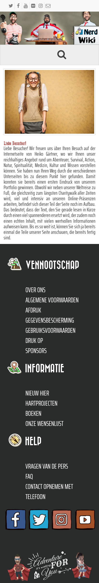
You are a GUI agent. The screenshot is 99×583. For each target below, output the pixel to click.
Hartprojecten (41, 403)
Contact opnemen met (49, 486)
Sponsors (36, 351)
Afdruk (33, 310)
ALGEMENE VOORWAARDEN (52, 300)
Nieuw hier (37, 393)
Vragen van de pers (46, 466)
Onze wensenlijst (44, 423)
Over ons (35, 290)
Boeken (33, 413)
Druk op (34, 340)
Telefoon (35, 497)
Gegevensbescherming (49, 320)
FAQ (29, 476)
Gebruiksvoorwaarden (50, 330)
